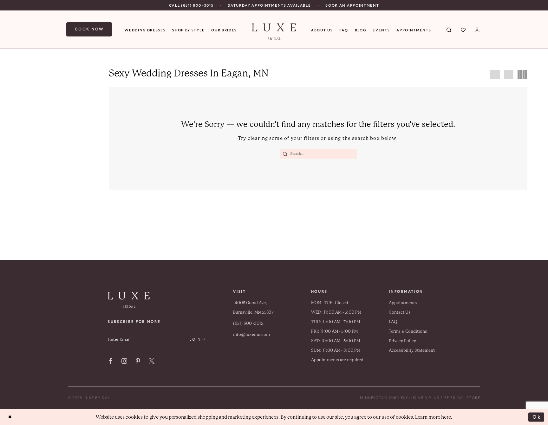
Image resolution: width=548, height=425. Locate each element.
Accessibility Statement (412, 350)
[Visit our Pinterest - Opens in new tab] (138, 361)
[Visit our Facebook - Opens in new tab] (111, 361)
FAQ (393, 321)
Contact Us (399, 312)
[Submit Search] (285, 154)
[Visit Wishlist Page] (463, 29)
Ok (536, 417)
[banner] (274, 31)
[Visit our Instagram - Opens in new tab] (124, 361)
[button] (477, 29)
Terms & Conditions (408, 331)
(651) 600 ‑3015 (248, 323)
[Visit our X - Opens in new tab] (151, 361)
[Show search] (449, 29)
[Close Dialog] (10, 417)
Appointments (403, 302)
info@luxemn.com (251, 334)
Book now (89, 29)
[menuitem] (191, 5)
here (446, 417)
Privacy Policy (402, 340)
